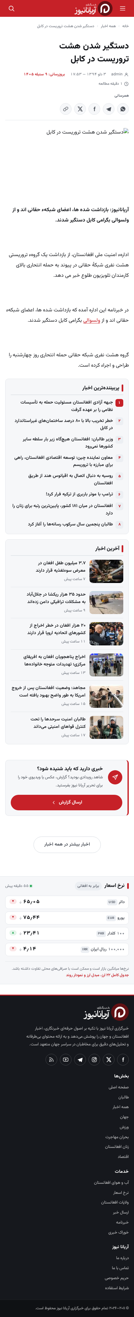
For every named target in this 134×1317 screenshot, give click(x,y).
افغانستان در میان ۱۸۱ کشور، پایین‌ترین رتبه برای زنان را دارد (62, 509)
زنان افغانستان (117, 1147)
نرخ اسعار (121, 1193)
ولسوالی (91, 321)
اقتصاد (123, 1157)
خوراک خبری (118, 1232)
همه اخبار (108, 26)
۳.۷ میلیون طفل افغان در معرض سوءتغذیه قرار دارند (61, 567)
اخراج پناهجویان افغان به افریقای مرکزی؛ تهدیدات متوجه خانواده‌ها (54, 660)
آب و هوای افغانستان (111, 1183)
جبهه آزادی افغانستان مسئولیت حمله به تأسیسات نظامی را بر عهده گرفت (66, 406)
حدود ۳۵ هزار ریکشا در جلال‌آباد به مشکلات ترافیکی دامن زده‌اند (56, 598)
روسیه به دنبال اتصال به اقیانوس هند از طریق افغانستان (70, 479)
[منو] (122, 8)
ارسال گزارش (70, 802)
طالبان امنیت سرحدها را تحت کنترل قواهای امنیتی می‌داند (58, 723)
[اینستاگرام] (94, 1059)
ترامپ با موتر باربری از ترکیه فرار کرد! (79, 494)
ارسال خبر (121, 1212)
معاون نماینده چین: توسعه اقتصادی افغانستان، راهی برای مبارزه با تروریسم (63, 461)
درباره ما (122, 1258)
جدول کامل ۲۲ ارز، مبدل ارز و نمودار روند (97, 975)
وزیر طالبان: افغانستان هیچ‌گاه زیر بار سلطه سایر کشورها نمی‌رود (68, 443)
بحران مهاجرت (117, 1137)
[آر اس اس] (51, 1059)
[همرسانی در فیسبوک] (94, 109)
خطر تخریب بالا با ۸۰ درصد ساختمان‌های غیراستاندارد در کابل (64, 424)
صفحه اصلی (119, 1087)
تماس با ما (120, 1268)
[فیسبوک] (123, 1059)
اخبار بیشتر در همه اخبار (67, 844)
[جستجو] (11, 8)
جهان (124, 1117)
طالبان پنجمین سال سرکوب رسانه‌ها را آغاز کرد (70, 524)
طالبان (123, 1097)
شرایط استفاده (117, 1288)
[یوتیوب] (66, 1059)
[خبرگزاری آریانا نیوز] (93, 8)
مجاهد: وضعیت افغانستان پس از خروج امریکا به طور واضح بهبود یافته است (49, 692)
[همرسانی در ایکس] (80, 109)
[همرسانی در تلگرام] (108, 109)
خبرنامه (122, 1222)
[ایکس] (108, 1059)
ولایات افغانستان (115, 1202)
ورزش (124, 1127)
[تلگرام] (80, 1059)
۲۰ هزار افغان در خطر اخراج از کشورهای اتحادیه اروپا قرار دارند (56, 629)
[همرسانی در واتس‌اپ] (123, 109)
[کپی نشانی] (66, 109)
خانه (125, 26)
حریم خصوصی (117, 1278)
